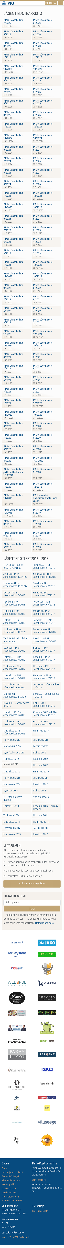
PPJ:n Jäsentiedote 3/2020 (13, 459)
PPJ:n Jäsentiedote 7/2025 (13, 90)
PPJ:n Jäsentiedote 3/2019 (43, 546)
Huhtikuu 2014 (40, 815)
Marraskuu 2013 (12, 834)
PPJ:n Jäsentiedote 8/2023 (43, 217)
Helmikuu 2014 (41, 822)
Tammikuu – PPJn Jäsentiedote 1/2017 (14, 686)
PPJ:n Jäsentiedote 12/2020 (43, 402)
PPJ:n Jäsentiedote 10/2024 (43, 137)
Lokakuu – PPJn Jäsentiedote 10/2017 (44, 640)
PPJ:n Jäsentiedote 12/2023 (43, 194)
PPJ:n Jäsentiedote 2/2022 (43, 321)
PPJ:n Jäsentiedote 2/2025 (43, 114)
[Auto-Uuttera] (17, 1097)
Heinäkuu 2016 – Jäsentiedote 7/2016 (14, 714)
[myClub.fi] (47, 968)
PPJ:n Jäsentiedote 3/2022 (13, 321)
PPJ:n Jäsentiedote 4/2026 (43, 33)
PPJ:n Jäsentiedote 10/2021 (43, 344)
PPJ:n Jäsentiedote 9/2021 (13, 355)
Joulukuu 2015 (40, 740)
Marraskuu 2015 (12, 746)
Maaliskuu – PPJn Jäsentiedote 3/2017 (14, 677)
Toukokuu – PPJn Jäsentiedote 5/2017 (14, 668)
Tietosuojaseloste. (44, 923)
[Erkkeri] (47, 954)
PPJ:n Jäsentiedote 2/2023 (43, 252)
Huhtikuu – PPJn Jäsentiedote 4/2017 (44, 668)
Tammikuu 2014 (11, 828)
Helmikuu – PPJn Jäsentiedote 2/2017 (44, 677)
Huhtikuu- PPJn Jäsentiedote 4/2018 (14, 612)
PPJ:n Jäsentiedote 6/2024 (43, 160)
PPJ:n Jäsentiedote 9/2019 (43, 511)
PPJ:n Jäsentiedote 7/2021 (13, 367)
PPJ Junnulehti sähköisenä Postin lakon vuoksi (45, 498)
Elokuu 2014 (39, 790)
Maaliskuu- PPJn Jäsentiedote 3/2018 (44, 612)
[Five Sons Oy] (17, 998)
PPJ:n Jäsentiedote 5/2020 (13, 448)
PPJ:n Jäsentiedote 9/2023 (13, 217)
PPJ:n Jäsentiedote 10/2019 (13, 511)
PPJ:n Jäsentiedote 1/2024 (13, 194)
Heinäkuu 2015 (11, 759)
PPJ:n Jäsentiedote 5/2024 (13, 171)
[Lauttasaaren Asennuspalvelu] (17, 1140)
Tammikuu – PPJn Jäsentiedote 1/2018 (44, 621)
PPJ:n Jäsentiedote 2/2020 (43, 471)
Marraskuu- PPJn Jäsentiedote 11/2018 (44, 575)
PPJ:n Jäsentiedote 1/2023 (13, 263)
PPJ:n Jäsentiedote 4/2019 (13, 546)
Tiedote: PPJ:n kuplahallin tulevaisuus (16, 640)
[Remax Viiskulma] (17, 1027)
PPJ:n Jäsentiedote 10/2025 (43, 68)
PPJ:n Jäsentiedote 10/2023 (43, 206)
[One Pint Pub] (47, 1012)
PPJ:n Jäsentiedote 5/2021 (13, 379)
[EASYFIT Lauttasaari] (47, 1108)
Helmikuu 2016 (41, 731)
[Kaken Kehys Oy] (17, 1069)
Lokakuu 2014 (40, 784)
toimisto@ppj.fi (39, 1180)
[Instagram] (50, 3)
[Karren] (47, 983)
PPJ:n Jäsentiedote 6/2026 (43, 21)
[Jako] (47, 942)
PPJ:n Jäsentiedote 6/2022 (43, 298)
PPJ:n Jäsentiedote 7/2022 (13, 298)
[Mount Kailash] (17, 1012)
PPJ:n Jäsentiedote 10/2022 (43, 275)
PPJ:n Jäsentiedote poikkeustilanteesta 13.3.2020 (13, 472)
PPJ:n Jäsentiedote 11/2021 (13, 344)
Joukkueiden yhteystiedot (32, 883)
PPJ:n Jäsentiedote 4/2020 (43, 448)
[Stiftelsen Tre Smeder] (17, 1041)
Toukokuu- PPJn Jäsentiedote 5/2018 (44, 603)
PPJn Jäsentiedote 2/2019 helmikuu (13, 566)
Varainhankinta (9, 1193)
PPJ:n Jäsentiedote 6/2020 (43, 436)
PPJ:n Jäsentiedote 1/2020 (13, 485)
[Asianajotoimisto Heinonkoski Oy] (17, 1084)
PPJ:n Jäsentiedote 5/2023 (13, 240)
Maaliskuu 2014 (11, 822)
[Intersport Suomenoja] (17, 968)
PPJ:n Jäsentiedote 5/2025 (13, 102)
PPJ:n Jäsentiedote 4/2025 (43, 102)
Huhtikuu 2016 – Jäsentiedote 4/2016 (44, 723)
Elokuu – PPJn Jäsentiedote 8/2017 (44, 649)
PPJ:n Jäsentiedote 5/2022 (13, 309)
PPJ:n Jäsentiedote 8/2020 (43, 425)
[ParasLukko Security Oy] (17, 1054)
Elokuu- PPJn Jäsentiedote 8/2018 (14, 594)
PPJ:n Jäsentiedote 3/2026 (13, 44)
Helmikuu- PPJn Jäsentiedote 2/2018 (14, 621)
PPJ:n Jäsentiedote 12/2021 (43, 333)
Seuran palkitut (9, 1185)
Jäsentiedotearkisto (11, 1181)
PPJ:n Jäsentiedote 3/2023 (13, 252)
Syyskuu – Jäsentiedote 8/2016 (16, 704)
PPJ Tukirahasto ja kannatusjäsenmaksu (12, 1199)
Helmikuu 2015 (41, 771)
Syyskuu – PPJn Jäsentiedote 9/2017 (14, 649)
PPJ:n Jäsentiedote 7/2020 (13, 436)
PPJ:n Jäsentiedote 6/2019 (13, 534)
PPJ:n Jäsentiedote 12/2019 (43, 485)
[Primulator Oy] (47, 1097)
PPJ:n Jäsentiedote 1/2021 (13, 402)
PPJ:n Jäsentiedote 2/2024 (43, 183)
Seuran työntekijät (10, 1177)
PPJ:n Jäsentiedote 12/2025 (43, 56)
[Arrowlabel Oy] (47, 1027)
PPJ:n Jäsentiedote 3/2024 (13, 183)
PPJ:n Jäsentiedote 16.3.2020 (43, 459)
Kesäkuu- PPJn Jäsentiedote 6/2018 (14, 603)
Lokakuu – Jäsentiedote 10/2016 (46, 695)
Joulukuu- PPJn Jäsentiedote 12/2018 (15, 575)
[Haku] (55, 3)
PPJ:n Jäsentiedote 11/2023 (13, 206)
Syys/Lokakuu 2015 (13, 752)
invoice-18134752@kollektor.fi (16, 1237)
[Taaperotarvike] (47, 1084)
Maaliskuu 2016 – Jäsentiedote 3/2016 (14, 732)
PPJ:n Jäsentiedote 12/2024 (43, 125)
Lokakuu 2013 (40, 834)
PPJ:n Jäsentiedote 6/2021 (43, 367)
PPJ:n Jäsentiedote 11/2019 (13, 497)
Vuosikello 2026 (9, 1189)
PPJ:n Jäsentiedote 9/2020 (13, 425)
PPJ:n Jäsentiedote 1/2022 (13, 333)
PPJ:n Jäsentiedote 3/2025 (13, 114)
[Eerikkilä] (17, 942)
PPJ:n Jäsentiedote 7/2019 (43, 523)
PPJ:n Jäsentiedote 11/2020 (13, 413)
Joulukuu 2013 (40, 828)
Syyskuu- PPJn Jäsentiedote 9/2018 (44, 585)
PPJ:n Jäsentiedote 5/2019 (43, 534)
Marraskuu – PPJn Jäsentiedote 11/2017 (44, 631)
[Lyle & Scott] (17, 1107)
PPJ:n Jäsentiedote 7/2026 (13, 21)
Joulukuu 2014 (40, 778)
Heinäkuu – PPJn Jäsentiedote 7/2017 (14, 658)
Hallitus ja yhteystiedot (12, 1173)
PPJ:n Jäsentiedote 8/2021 (43, 355)
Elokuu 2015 (39, 752)
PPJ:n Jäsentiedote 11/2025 (13, 68)
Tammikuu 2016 (11, 740)
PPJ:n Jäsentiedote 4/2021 (43, 379)
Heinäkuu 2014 (11, 806)
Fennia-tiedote (40, 746)
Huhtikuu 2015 (40, 765)
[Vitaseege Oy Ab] (47, 1121)
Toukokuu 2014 (11, 815)
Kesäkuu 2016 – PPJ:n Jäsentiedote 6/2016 (45, 714)
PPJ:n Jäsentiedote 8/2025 (43, 79)
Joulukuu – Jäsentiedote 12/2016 (46, 686)
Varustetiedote (41, 797)
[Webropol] (17, 983)
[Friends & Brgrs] (47, 1041)
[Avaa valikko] (60, 3)
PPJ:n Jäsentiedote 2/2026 (43, 44)
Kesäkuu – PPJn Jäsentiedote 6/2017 (44, 658)
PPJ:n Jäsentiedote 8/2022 (43, 286)
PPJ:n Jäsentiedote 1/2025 (13, 125)
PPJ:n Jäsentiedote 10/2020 (43, 413)
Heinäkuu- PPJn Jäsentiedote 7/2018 (44, 594)
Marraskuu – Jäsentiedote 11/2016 (15, 695)
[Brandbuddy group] (47, 1140)
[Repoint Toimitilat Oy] (47, 1054)
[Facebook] (46, 3)
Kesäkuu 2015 (40, 759)
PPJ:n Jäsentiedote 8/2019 (13, 523)
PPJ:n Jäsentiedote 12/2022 (43, 263)
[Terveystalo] (17, 954)
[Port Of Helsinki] (47, 1069)
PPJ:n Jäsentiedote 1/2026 (13, 56)
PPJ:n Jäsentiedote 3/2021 (13, 390)
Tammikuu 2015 (11, 778)
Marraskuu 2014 (12, 784)
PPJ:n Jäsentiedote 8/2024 (43, 148)
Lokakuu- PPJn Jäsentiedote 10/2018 (15, 585)
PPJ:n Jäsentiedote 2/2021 (43, 390)
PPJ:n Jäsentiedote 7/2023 (13, 229)
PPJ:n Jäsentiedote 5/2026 (13, 33)
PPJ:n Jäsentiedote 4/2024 (43, 171)
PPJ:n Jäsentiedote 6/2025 (43, 90)
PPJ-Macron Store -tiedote (13, 798)
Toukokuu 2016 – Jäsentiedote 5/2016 (14, 723)
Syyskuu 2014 (10, 790)
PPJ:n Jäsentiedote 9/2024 (13, 148)
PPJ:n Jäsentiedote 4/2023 (43, 240)
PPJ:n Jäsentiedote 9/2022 (13, 286)
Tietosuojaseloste (40, 1211)
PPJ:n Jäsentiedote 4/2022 (43, 309)
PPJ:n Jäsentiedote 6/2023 (43, 229)
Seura (5, 1168)
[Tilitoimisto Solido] (17, 1121)
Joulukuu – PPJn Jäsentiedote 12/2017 (15, 631)
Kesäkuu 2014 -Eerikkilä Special (45, 807)
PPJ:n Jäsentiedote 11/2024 (13, 137)
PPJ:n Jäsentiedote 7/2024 (13, 160)
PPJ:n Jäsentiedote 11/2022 (13, 275)
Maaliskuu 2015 (11, 771)
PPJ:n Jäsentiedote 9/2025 (13, 79)
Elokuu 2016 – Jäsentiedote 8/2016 (44, 704)
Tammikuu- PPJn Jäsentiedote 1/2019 (44, 566)
